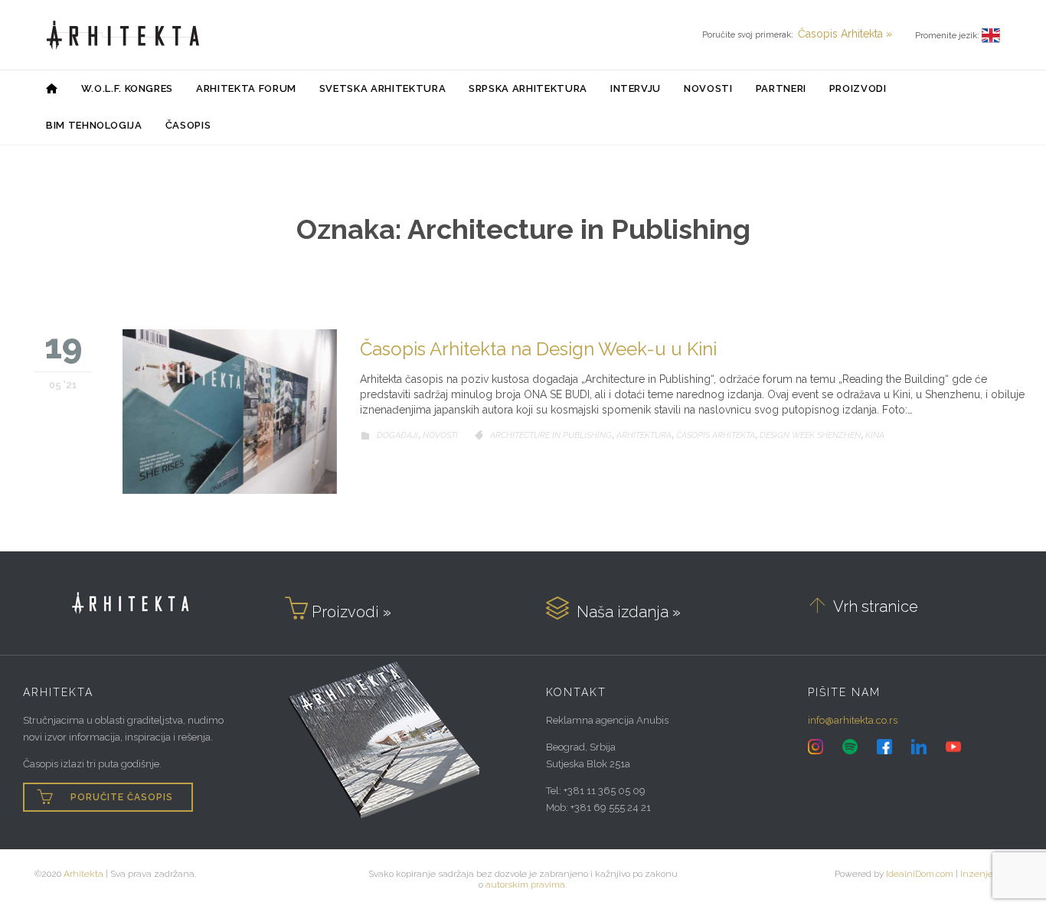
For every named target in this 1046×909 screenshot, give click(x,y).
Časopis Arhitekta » (845, 34)
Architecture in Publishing (551, 435)
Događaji (397, 435)
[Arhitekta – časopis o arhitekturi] (123, 35)
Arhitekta (83, 873)
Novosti (440, 435)
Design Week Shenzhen (810, 435)
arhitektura (644, 435)
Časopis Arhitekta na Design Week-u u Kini (538, 349)
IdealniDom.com (919, 873)
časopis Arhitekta (715, 435)
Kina (874, 435)
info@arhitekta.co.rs (852, 720)
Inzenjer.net (986, 873)
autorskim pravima (525, 884)
